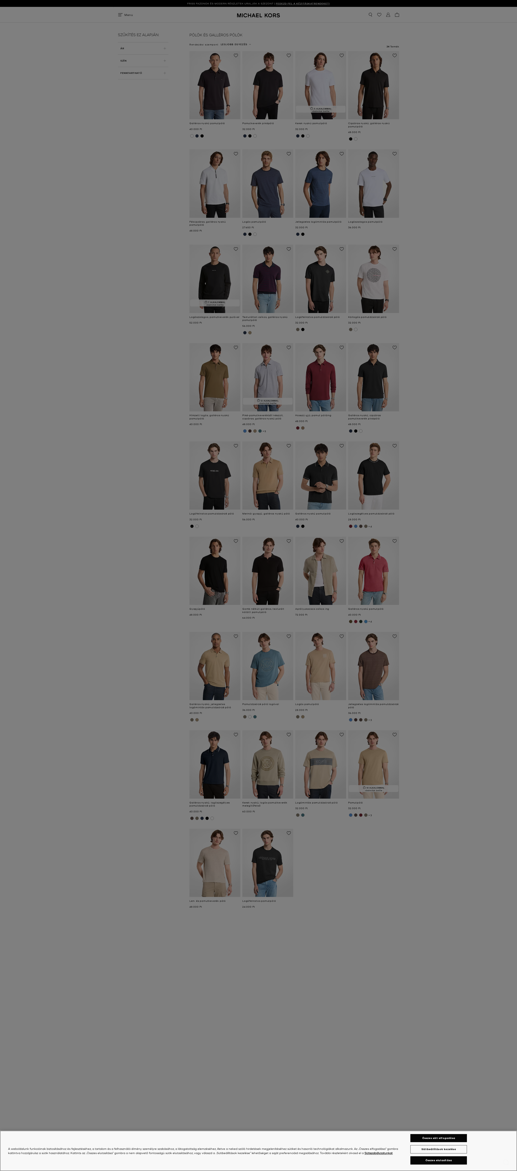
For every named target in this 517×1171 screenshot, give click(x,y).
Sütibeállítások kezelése (438, 1149)
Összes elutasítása (439, 1160)
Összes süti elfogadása (438, 1138)
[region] (258, 1151)
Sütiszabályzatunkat (379, 1153)
